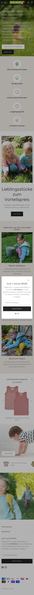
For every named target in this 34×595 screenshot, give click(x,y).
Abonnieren (17, 309)
